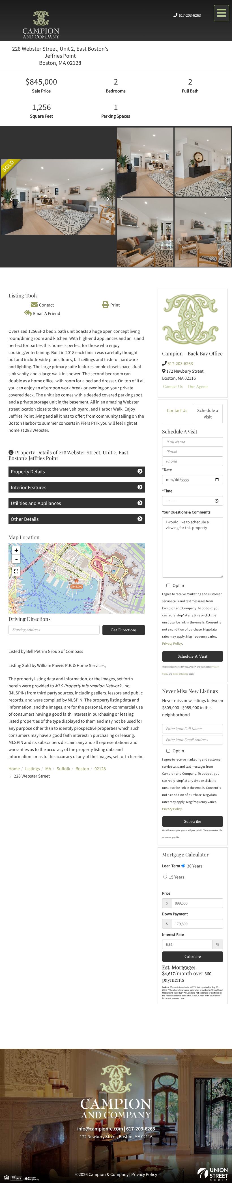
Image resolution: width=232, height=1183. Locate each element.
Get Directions (124, 630)
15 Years (176, 877)
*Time (167, 490)
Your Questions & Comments (186, 512)
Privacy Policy (172, 643)
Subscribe (192, 821)
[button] (9, 197)
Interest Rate (173, 934)
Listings (32, 768)
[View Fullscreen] (16, 571)
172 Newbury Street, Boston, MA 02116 (116, 1136)
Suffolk (63, 768)
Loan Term (171, 865)
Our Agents (198, 386)
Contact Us (173, 386)
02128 (100, 768)
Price (166, 893)
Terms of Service (180, 673)
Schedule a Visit (207, 413)
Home (14, 768)
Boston (82, 768)
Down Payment (175, 913)
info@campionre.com (100, 1128)
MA (48, 768)
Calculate (192, 956)
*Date (167, 469)
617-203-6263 (190, 15)
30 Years (194, 866)
